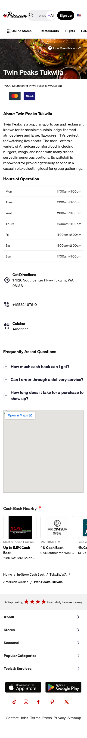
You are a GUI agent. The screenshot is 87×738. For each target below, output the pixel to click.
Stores (9, 630)
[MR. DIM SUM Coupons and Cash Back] (57, 538)
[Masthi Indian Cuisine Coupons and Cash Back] (20, 538)
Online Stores (21, 30)
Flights (70, 30)
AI (52, 15)
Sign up (66, 15)
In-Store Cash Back (30, 574)
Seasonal (11, 643)
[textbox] (79, 15)
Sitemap (74, 718)
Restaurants (50, 30)
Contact (12, 718)
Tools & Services (17, 668)
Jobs (24, 718)
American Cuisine (15, 582)
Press (47, 718)
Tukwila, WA (58, 574)
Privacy (60, 718)
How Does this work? (67, 48)
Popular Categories (20, 656)
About (9, 617)
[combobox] (42, 15)
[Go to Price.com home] (15, 15)
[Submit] (31, 16)
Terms (35, 718)
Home (7, 574)
